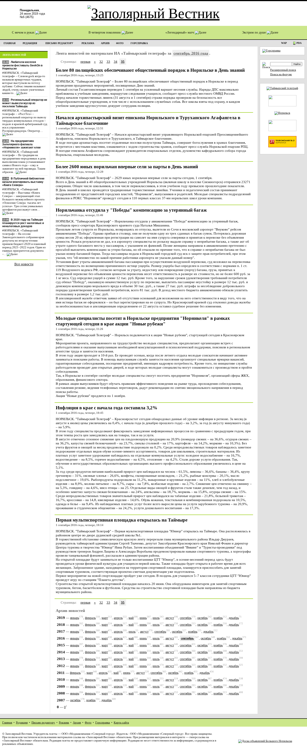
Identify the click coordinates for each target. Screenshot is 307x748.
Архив (77, 722)
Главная (7, 722)
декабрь (234, 618)
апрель (118, 618)
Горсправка (102, 722)
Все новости (23, 264)
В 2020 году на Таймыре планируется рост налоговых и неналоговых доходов (23, 223)
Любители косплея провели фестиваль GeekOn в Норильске (22, 65)
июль (156, 618)
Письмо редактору (43, 722)
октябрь (202, 618)
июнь (143, 618)
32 (101, 61)
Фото (88, 722)
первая (85, 61)
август (169, 618)
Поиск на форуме (281, 74)
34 (115, 61)
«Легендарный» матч (180, 32)
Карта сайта (121, 722)
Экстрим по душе (254, 32)
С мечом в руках (23, 32)
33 (108, 61)
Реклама (64, 722)
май (131, 618)
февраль (90, 618)
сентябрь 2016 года (191, 53)
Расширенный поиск (283, 70)
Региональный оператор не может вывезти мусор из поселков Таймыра (24, 103)
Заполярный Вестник (18, 733)
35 (123, 61)
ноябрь (218, 618)
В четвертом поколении (105, 32)
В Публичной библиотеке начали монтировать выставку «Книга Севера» (23, 182)
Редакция (22, 722)
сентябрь (185, 618)
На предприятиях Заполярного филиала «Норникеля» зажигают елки (21, 144)
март (105, 618)
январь (74, 618)
